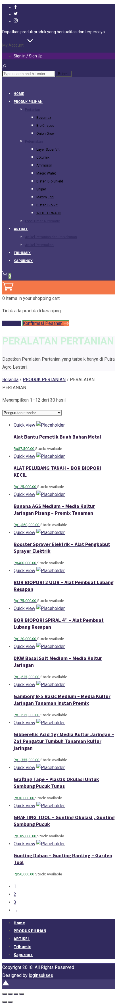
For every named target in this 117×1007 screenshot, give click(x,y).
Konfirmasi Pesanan (43, 323)
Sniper (41, 189)
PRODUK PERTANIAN (44, 379)
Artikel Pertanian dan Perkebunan (51, 237)
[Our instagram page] (16, 21)
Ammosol (44, 165)
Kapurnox (23, 261)
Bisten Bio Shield (49, 181)
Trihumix (22, 253)
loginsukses (41, 975)
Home (19, 94)
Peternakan (34, 142)
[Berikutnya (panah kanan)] (10, 1002)
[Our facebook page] (16, 7)
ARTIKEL (21, 229)
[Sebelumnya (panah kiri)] (4, 1002)
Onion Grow (45, 134)
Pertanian (32, 110)
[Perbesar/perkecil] (4, 994)
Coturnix (42, 157)
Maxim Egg (45, 197)
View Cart (11, 323)
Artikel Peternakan (39, 245)
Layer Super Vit (48, 149)
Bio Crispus (45, 126)
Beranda (10, 379)
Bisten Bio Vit (47, 205)
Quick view (24, 425)
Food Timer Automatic (42, 221)
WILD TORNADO (48, 213)
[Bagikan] (16, 994)
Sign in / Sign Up (28, 56)
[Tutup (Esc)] (21, 994)
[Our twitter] (16, 14)
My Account (13, 45)
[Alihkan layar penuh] (10, 994)
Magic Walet (46, 173)
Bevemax (43, 118)
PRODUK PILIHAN (28, 102)
